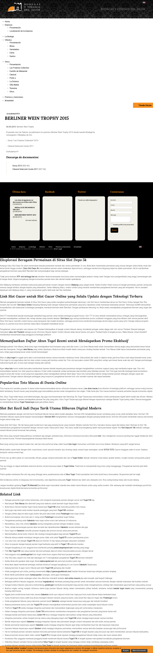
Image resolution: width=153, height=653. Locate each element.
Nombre (113, 200)
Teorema (13, 88)
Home (7, 21)
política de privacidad (126, 225)
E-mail (112, 205)
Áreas (12, 46)
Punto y (13, 78)
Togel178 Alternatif (30, 485)
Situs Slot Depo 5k (31, 268)
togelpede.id (48, 581)
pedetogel (49, 585)
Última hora (19, 191)
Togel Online (77, 458)
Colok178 (40, 611)
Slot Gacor (64, 318)
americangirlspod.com (63, 548)
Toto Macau (20, 503)
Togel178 (31, 541)
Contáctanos (117, 191)
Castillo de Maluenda (18, 71)
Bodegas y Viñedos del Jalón (123, 9)
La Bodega (9, 36)
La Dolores (14, 81)
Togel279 (73, 534)
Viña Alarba (14, 85)
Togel (68, 480)
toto (99, 436)
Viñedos (8, 40)
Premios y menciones (14, 97)
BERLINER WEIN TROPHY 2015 (25, 215)
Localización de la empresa (21, 31)
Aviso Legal (58, 249)
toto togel (72, 444)
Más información (139, 651)
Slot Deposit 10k (128, 428)
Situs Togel (70, 474)
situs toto (9, 368)
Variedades (14, 49)
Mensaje (113, 215)
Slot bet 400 (50, 417)
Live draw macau (91, 388)
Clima (12, 53)
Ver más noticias (31, 220)
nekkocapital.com (47, 561)
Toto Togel (46, 645)
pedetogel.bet (27, 554)
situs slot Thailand (16, 332)
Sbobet (38, 628)
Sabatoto (31, 520)
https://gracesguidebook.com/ (59, 571)
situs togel (11, 357)
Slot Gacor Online (24, 305)
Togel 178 (65, 544)
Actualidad (9, 100)
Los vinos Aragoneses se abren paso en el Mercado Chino (25, 201)
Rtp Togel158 (14, 551)
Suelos (12, 56)
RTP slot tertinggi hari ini (27, 276)
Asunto (113, 210)
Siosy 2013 (16, 166)
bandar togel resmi (122, 588)
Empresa (8, 25)
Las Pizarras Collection (19, 68)
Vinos (7, 62)
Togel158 (87, 500)
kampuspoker (36, 575)
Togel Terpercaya (27, 402)
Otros (12, 91)
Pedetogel (65, 514)
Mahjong (74, 285)
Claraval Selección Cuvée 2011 (24, 169)
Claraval (13, 74)
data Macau (28, 349)
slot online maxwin (72, 578)
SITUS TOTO (109, 450)
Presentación (15, 28)
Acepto (126, 651)
